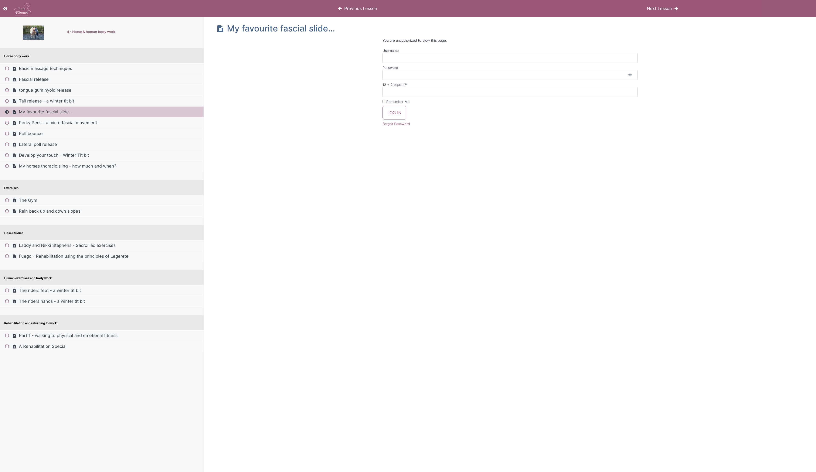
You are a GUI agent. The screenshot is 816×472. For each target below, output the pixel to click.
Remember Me (397, 102)
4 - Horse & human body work (91, 32)
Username (390, 50)
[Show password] (630, 75)
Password (390, 67)
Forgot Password (396, 124)
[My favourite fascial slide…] (33, 33)
